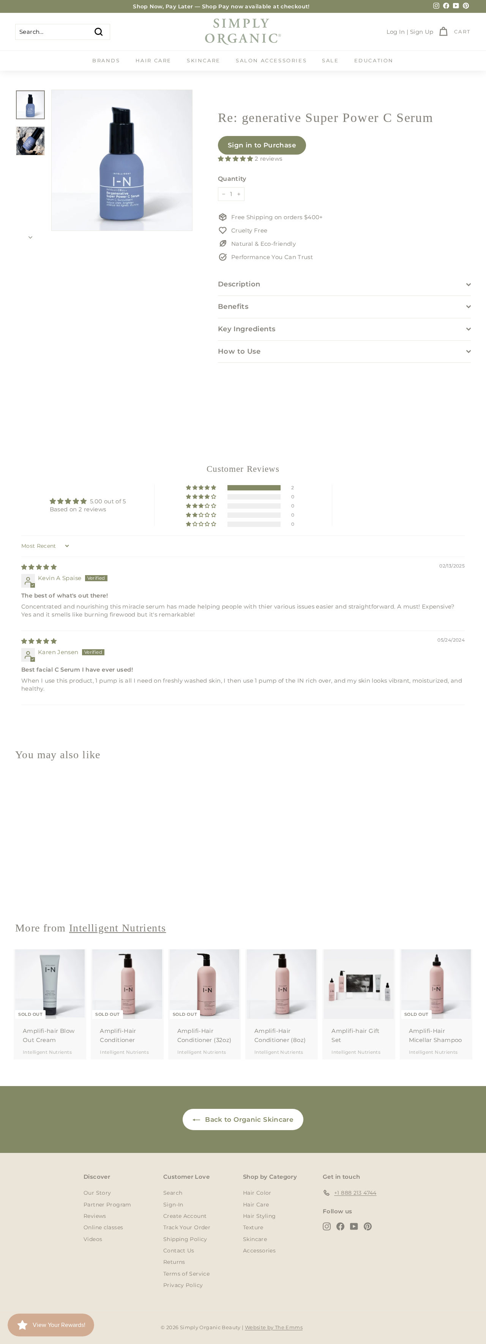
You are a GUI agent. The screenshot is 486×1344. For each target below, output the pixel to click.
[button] (236, 158)
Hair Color (257, 1192)
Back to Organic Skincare (248, 1119)
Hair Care (154, 60)
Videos (93, 1239)
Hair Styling (259, 1216)
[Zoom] (122, 160)
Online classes (103, 1227)
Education (374, 60)
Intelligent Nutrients (47, 888)
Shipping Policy (185, 1239)
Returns (174, 1262)
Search (172, 1192)
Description (239, 284)
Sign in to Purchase (262, 145)
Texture (253, 1227)
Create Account (185, 1216)
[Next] (30, 235)
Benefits (233, 306)
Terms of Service (186, 1273)
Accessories (259, 1250)
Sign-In (173, 1204)
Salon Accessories (271, 60)
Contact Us (178, 1250)
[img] (39, 567)
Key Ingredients (247, 329)
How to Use (239, 351)
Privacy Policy (183, 1285)
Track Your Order (186, 1227)
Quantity (232, 178)
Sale (330, 60)
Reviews (95, 1216)
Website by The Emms (274, 1327)
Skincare (204, 60)
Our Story (97, 1192)
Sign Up (422, 31)
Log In (396, 31)
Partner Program (107, 1204)
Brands (106, 60)
